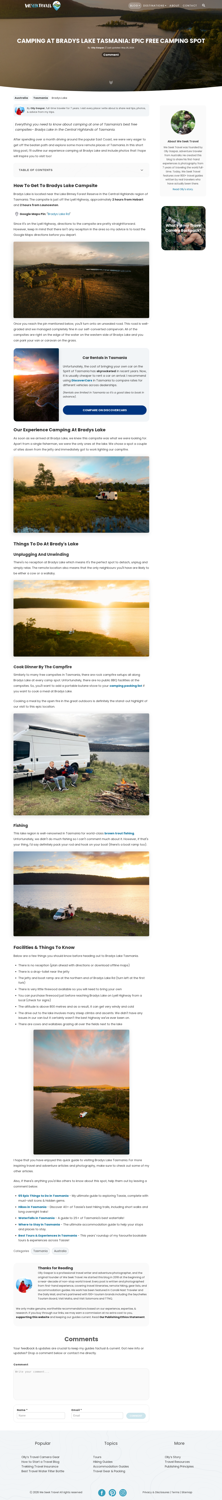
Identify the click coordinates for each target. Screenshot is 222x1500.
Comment (111, 55)
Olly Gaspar (97, 47)
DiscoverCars (82, 380)
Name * (22, 1410)
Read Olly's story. (183, 189)
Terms (175, 1492)
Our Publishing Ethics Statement (122, 1317)
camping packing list (126, 686)
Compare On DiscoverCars (105, 410)
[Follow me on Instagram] (123, 1493)
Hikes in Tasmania (32, 1207)
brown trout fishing (119, 833)
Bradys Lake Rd (59, 214)
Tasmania (40, 98)
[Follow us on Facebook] (102, 1493)
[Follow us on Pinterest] (112, 1493)
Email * (77, 1410)
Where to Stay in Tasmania (39, 1224)
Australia (21, 98)
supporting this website (32, 1317)
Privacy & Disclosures (156, 1492)
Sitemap (187, 1492)
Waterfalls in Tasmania (36, 1218)
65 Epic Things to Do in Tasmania (43, 1196)
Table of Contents (36, 170)
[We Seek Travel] (42, 6)
